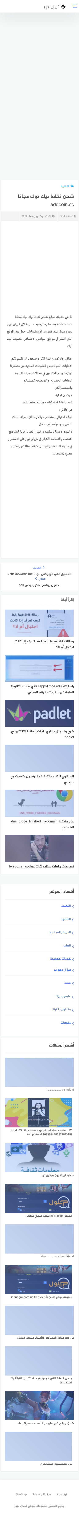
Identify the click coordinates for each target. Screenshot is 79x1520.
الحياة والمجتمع (60, 932)
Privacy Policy (41, 1494)
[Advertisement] (41, 98)
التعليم (66, 906)
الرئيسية (62, 1494)
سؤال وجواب (62, 970)
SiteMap (21, 1494)
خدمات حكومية (60, 959)
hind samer (66, 216)
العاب (67, 946)
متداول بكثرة (62, 1009)
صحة (67, 983)
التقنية (65, 186)
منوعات (65, 1023)
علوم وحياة (63, 996)
